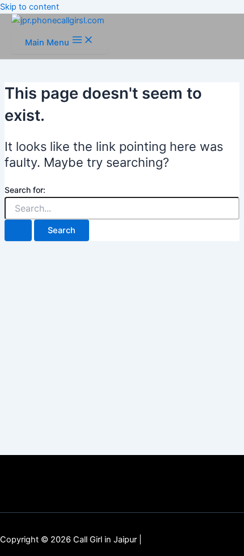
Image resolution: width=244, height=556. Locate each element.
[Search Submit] (18, 231)
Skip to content (29, 7)
